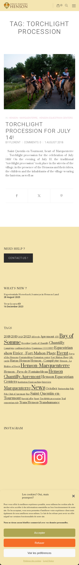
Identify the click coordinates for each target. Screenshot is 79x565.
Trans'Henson (29, 402)
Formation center (41, 357)
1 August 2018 (54, 142)
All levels (35, 336)
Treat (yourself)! (12, 303)
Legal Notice (48, 561)
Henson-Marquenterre (45, 366)
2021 (20, 336)
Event (62, 353)
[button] (73, 496)
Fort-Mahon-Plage (59, 357)
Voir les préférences (39, 553)
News (38, 387)
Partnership (63, 388)
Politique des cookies (32, 561)
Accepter (39, 532)
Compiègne (9, 348)
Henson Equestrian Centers (56, 118)
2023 (27, 337)
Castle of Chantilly (40, 343)
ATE (57, 336)
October (51, 388)
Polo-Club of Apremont (14, 394)
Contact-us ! (18, 258)
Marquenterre (17, 388)
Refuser (39, 542)
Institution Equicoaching (30, 382)
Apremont (47, 337)
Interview (46, 382)
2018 (7, 337)
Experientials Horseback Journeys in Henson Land (31, 294)
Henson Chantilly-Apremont (33, 374)
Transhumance (49, 402)
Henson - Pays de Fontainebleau (26, 372)
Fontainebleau (26, 357)
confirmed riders (23, 348)
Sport (36, 398)
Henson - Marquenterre (23, 118)
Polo (72, 388)
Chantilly (56, 343)
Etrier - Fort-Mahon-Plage (34, 353)
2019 (14, 337)
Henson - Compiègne (44, 361)
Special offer (27, 398)
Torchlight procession (50, 398)
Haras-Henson (20, 361)
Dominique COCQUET (43, 348)
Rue (28, 394)
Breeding (25, 343)
